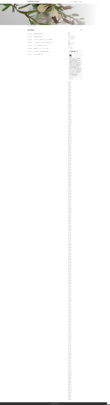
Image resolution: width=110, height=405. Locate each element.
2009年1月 (69, 387)
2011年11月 (70, 336)
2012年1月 (69, 333)
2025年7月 (69, 95)
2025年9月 (69, 92)
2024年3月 (69, 116)
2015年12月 (70, 262)
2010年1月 (69, 369)
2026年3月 (69, 86)
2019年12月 (70, 190)
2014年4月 (69, 292)
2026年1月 (69, 89)
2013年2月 (69, 313)
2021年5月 (69, 164)
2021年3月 (69, 167)
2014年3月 (69, 294)
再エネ (69, 40)
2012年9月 (69, 321)
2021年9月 (69, 158)
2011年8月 (69, 340)
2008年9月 (69, 393)
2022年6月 (69, 146)
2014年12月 (70, 280)
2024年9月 (69, 107)
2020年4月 (69, 184)
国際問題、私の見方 (71, 43)
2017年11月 (70, 227)
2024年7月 (69, 110)
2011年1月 (69, 351)
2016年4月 (69, 256)
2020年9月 (69, 176)
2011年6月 (69, 343)
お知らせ (69, 32)
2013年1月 (69, 315)
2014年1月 (69, 297)
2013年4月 (69, 310)
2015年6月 (69, 271)
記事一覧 (71, 78)
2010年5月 (69, 363)
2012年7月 (69, 324)
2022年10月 (70, 140)
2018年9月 (69, 212)
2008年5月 (69, 399)
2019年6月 (69, 199)
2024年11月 (70, 104)
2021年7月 (69, 161)
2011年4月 (69, 346)
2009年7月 (69, 378)
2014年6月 (69, 289)
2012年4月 (69, 328)
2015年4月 (69, 274)
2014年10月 (70, 283)
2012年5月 (69, 327)
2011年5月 (69, 345)
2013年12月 (70, 298)
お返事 (69, 34)
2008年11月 (70, 390)
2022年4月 (69, 149)
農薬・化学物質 (70, 47)
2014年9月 (69, 285)
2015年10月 (70, 265)
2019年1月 (69, 206)
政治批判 (69, 44)
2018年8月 (69, 214)
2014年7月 (69, 288)
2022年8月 (69, 143)
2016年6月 (69, 253)
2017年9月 (69, 230)
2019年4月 (69, 202)
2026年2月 (69, 87)
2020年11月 (70, 173)
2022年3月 (69, 151)
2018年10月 (70, 211)
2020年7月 (69, 179)
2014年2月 (69, 295)
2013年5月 (69, 309)
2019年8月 (69, 196)
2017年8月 (69, 232)
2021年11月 (70, 155)
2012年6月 (69, 325)
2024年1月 (69, 117)
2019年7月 (69, 197)
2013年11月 (70, 300)
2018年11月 (70, 209)
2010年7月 (69, 360)
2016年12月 (70, 244)
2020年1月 (69, 188)
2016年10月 (70, 247)
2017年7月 (69, 233)
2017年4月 (69, 238)
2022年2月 (69, 152)
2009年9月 (69, 375)
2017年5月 (69, 236)
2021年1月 (69, 170)
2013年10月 (70, 301)
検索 (81, 29)
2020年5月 (69, 182)
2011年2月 (69, 349)
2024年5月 (69, 113)
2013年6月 (69, 307)
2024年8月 (69, 108)
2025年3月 (69, 101)
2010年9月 (69, 357)
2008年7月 (69, 396)
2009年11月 (70, 372)
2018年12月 (70, 208)
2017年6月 (69, 235)
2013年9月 (69, 303)
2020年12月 (70, 172)
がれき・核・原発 (70, 35)
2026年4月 (69, 84)
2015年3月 (69, 276)
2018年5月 (69, 218)
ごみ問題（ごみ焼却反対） (72, 37)
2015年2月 (69, 277)
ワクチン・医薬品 (70, 38)
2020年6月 (69, 181)
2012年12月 (70, 316)
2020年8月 (69, 178)
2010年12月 (70, 352)
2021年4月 (69, 166)
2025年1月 (69, 102)
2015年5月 (69, 273)
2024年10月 (70, 105)
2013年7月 (69, 306)
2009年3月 (69, 384)
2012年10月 (70, 319)
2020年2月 (69, 187)
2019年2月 (69, 205)
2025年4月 (69, 99)
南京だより (69, 41)
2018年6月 (69, 217)
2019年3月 (69, 203)
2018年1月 (69, 224)
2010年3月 (69, 366)
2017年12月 (70, 226)
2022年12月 (70, 137)
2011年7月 (69, 342)
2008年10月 (70, 392)
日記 (68, 46)
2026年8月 (69, 81)
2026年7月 (69, 83)
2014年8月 (69, 286)
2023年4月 (69, 131)
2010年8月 (69, 358)
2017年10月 (70, 229)
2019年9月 (69, 194)
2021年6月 (69, 163)
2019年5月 (69, 200)
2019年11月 (70, 191)
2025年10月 (70, 90)
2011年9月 (69, 339)
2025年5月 (69, 98)
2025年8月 (69, 93)
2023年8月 (69, 125)
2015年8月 (69, 268)
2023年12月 (70, 119)
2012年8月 (69, 322)
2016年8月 (69, 250)
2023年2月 (69, 134)
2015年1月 (69, 279)
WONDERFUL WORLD (33, 1)
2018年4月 (69, 220)
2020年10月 (70, 175)
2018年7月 (69, 215)
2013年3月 (69, 312)
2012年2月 (69, 331)
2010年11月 (70, 354)
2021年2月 (69, 169)
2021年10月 (70, 157)
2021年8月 (69, 160)
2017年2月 (69, 241)
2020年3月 (69, 185)
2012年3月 (69, 330)
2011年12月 (70, 334)
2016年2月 (69, 259)
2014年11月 (70, 282)
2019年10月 (70, 193)
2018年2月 (69, 223)
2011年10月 (70, 337)
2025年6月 (69, 96)
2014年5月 (69, 291)
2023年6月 (69, 128)
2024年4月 (69, 114)
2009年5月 (69, 381)
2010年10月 (70, 355)
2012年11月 (70, 318)
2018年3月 (69, 221)
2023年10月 (70, 122)
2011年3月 (69, 348)
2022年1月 (69, 154)
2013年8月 (69, 304)
